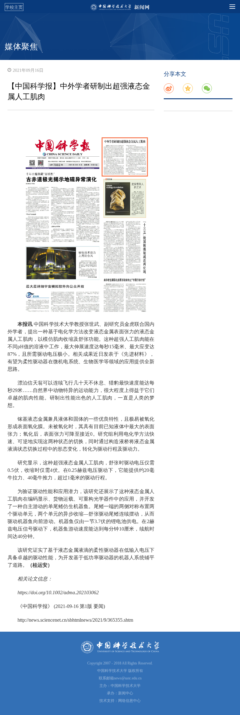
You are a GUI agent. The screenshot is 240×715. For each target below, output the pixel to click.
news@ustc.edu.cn (128, 678)
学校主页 (14, 7)
